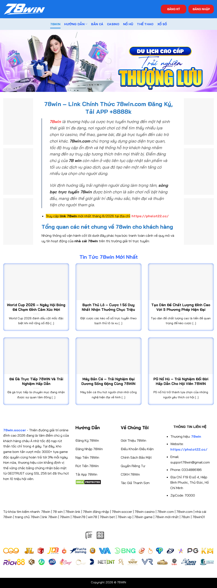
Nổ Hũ (128, 24)
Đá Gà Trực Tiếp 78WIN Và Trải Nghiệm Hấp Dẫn (36, 381)
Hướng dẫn (74, 24)
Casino (113, 24)
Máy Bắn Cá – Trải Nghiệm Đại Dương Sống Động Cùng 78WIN (108, 381)
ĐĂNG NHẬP (201, 9)
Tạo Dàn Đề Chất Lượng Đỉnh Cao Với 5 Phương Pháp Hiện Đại (180, 307)
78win (45, 511)
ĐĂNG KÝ (173, 9)
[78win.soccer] (24, 9)
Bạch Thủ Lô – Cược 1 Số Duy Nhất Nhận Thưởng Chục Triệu (108, 307)
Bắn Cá (97, 24)
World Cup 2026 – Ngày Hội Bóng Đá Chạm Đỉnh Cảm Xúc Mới (36, 307)
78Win (55, 24)
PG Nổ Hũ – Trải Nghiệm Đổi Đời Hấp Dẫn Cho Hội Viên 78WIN (180, 381)
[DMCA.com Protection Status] (88, 482)
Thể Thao (145, 24)
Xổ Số (162, 24)
